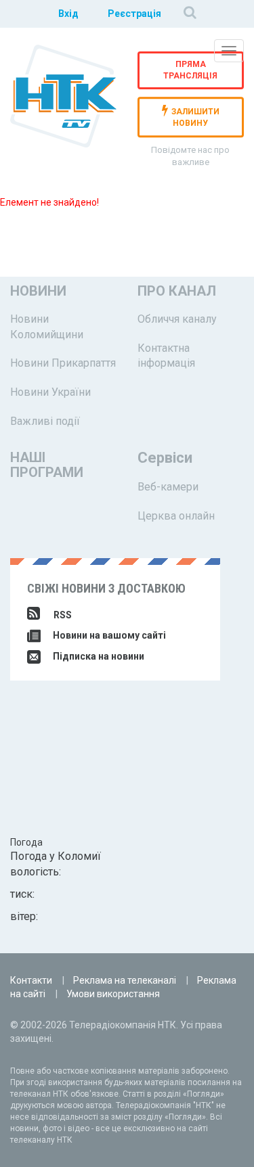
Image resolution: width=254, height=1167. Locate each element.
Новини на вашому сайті (108, 635)
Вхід (68, 13)
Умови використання (113, 993)
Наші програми (46, 464)
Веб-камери (167, 486)
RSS (63, 615)
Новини (38, 291)
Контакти (31, 980)
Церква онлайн (176, 515)
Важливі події (45, 421)
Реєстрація (134, 13)
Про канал (176, 291)
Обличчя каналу (177, 319)
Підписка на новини (97, 656)
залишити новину (195, 118)
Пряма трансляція (190, 70)
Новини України (50, 392)
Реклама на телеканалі (124, 980)
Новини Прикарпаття (63, 363)
